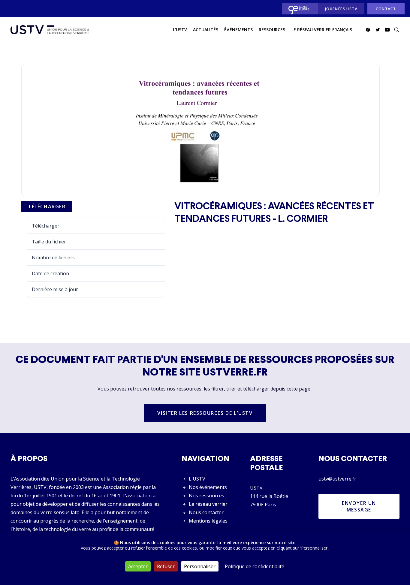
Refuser (166, 566)
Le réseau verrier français (321, 29)
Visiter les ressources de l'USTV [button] (204, 413)
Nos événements (208, 487)
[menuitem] (298, 8)
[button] (369, 29)
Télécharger (47, 206)
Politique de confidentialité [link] (254, 566)
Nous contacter (206, 512)
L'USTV (197, 478)
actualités (206, 29)
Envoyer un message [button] (360, 506)
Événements (238, 29)
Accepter (138, 566)
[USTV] (50, 29)
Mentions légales (208, 520)
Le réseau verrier (208, 504)
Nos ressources (206, 495)
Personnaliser (200, 566)
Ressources (272, 29)
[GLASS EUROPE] (298, 8)
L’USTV (180, 29)
